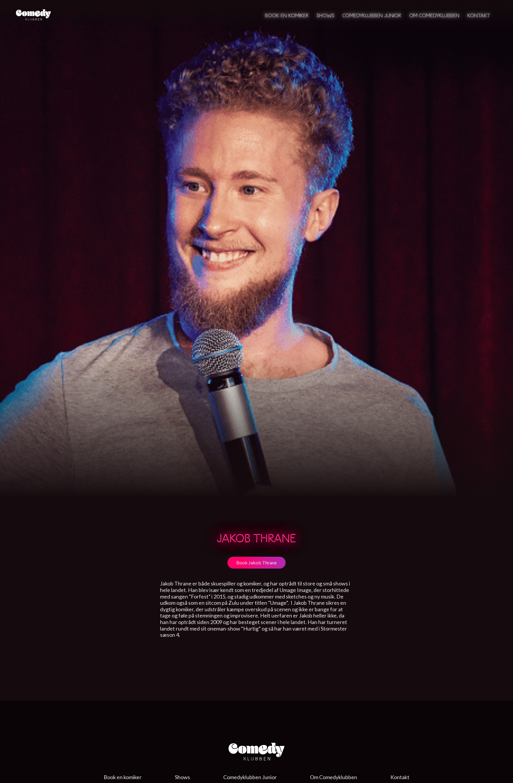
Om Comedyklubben (434, 15)
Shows (325, 15)
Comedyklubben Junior (371, 15)
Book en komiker (286, 15)
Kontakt (478, 15)
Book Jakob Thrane (256, 562)
